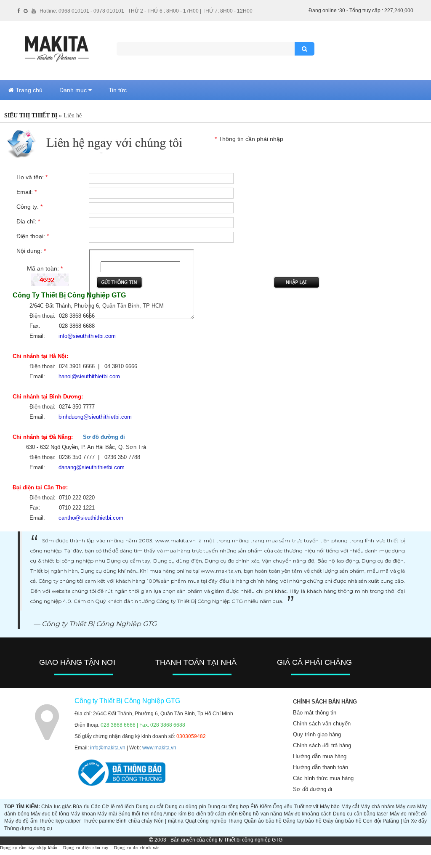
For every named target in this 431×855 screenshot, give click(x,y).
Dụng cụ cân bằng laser (360, 814)
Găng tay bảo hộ (302, 821)
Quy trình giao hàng (317, 734)
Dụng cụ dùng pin (185, 807)
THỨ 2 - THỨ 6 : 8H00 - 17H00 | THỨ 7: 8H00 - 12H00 (190, 11)
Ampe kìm (174, 814)
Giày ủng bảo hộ (342, 821)
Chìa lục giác (56, 807)
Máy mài (107, 814)
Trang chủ (28, 90)
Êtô (254, 807)
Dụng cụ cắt (150, 807)
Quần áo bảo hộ (263, 821)
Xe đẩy (419, 821)
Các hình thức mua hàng (323, 778)
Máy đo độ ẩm (20, 821)
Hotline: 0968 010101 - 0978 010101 (82, 11)
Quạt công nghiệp (205, 821)
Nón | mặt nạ (169, 821)
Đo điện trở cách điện (212, 814)
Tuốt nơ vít (306, 807)
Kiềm (265, 807)
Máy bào (330, 807)
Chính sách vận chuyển (322, 723)
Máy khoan (83, 814)
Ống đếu (283, 807)
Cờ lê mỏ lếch (118, 807)
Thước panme (98, 821)
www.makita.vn (159, 748)
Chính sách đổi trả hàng (322, 745)
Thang (235, 821)
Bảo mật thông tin (314, 712)
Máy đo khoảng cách (308, 814)
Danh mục (73, 90)
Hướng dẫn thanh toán (320, 767)
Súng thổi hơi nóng (140, 814)
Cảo (96, 807)
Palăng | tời (396, 821)
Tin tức (118, 90)
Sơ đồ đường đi (104, 437)
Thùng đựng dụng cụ (28, 828)
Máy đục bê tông (50, 814)
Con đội (372, 821)
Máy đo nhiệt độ (408, 814)
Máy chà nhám (377, 807)
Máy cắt (350, 807)
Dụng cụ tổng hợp (228, 807)
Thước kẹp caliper (60, 821)
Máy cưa (405, 807)
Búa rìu (81, 807)
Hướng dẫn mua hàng (319, 756)
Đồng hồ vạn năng (260, 814)
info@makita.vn (107, 748)
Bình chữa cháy (134, 821)
